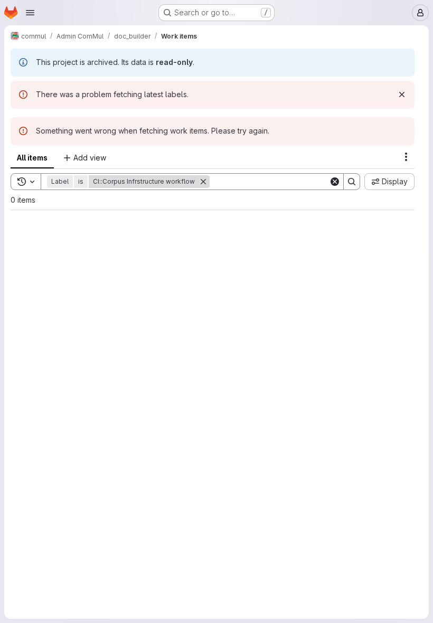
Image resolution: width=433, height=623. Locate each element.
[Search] (351, 181)
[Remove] (203, 181)
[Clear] (334, 181)
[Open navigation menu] (30, 12)
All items (32, 157)
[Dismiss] (402, 94)
